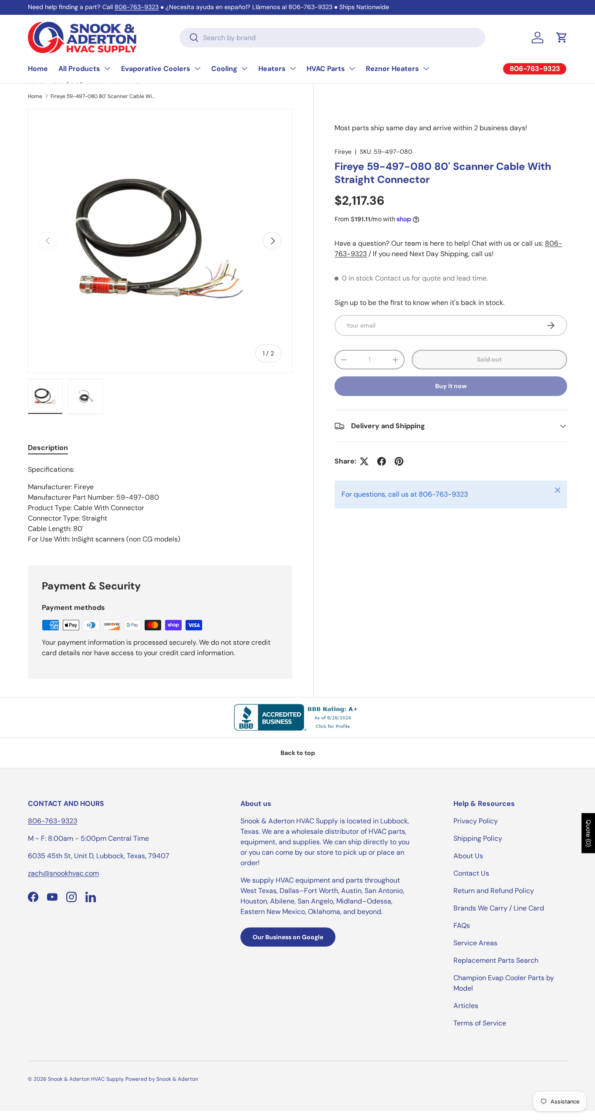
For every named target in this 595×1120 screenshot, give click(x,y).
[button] (561, 37)
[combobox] (332, 37)
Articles (465, 1005)
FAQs (461, 925)
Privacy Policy (475, 821)
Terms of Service (479, 1023)
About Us (468, 855)
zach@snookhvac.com (63, 873)
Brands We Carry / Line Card (498, 908)
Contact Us (471, 873)
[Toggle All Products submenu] (107, 68)
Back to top (298, 753)
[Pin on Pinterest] (399, 461)
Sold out (489, 359)
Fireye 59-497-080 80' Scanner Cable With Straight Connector (103, 96)
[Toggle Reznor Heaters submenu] (426, 68)
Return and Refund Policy (493, 890)
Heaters (272, 68)
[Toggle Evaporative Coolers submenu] (197, 68)
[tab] (48, 447)
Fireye (343, 152)
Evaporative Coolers (155, 68)
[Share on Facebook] (381, 461)
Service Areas (475, 942)
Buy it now (451, 386)
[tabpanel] (160, 504)
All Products (79, 68)
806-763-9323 (137, 7)
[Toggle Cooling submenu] (244, 68)
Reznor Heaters (392, 68)
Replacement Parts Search (495, 960)
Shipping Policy (477, 838)
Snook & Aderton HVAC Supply (85, 1079)
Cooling (224, 68)
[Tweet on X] (364, 461)
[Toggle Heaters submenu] (292, 68)
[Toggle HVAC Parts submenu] (352, 68)
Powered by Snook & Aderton (161, 1079)
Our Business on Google (288, 937)
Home (38, 68)
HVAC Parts (326, 68)
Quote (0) (588, 833)
